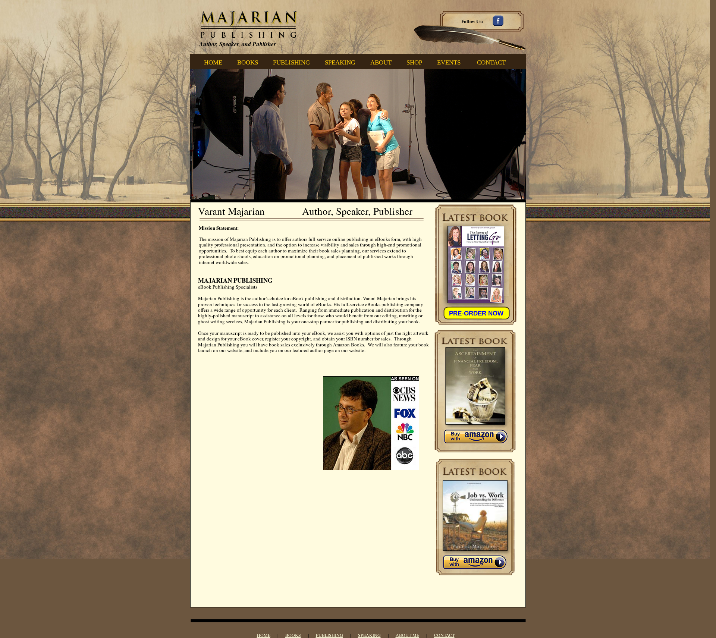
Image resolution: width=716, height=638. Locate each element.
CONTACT (444, 635)
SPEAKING (369, 635)
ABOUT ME (407, 635)
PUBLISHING (329, 635)
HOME (263, 635)
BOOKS (293, 635)
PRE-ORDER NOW (476, 313)
